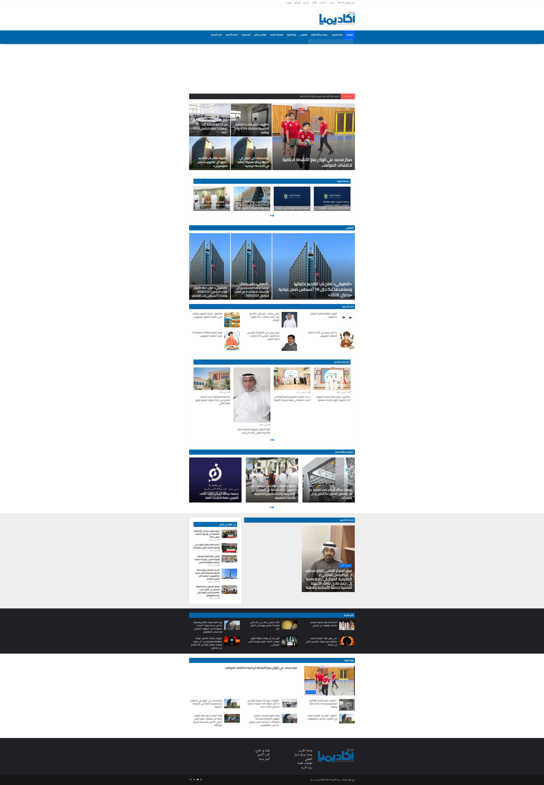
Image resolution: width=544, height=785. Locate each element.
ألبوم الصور (297, 2)
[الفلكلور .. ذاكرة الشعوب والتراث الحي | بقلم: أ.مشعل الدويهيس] (232, 320)
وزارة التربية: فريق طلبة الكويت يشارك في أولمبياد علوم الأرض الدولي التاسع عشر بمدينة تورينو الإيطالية (207, 720)
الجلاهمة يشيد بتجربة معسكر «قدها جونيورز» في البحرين (323, 623)
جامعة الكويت (337, 35)
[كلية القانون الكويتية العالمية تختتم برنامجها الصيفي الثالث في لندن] (252, 395)
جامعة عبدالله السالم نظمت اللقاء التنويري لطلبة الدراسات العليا (219, 495)
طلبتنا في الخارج (260, 35)
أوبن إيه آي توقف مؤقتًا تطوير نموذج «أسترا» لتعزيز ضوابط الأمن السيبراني (264, 641)
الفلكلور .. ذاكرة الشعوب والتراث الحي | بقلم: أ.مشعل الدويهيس (207, 315)
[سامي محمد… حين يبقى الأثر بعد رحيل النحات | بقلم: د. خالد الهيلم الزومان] (289, 320)
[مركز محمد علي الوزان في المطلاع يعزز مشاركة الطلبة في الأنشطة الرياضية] (251, 153)
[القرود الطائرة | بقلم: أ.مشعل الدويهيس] (347, 316)
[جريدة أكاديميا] (337, 18)
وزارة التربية (291, 35)
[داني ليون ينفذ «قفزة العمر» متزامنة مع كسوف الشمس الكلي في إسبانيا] (347, 641)
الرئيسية (350, 35)
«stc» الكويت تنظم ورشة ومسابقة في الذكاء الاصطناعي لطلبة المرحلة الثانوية (292, 398)
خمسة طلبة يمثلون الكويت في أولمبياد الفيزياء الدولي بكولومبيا (206, 546)
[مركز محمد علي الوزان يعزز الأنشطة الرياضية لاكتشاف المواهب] (313, 137)
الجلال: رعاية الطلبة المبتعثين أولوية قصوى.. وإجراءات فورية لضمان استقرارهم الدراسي (207, 559)
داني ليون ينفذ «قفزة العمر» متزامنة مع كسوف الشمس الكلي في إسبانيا (321, 641)
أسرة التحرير (323, 2)
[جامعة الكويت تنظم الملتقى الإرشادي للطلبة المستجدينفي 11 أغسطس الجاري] (292, 199)
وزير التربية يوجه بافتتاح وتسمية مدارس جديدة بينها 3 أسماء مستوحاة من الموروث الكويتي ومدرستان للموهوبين (207, 627)
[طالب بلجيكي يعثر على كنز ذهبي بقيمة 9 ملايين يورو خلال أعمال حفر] (289, 625)
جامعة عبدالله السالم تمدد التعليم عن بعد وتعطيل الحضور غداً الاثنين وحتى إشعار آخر (330, 493)
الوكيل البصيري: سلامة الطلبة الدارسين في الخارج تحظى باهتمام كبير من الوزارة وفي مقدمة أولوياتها (207, 591)
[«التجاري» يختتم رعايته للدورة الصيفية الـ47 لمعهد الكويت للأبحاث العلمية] (332, 378)
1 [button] (273, 215)
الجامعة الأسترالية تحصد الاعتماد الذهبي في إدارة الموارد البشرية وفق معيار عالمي (212, 400)
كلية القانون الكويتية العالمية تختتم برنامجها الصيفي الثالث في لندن (254, 431)
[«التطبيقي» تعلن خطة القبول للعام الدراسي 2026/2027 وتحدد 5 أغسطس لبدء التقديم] (209, 266)
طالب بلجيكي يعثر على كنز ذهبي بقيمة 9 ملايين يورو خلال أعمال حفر (265, 625)
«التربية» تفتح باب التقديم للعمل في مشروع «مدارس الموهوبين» (212, 161)
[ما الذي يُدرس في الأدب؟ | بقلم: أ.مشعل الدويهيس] (347, 340)
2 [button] (270, 215)
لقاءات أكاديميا (232, 35)
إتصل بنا (288, 2)
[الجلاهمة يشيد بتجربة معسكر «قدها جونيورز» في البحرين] (347, 625)
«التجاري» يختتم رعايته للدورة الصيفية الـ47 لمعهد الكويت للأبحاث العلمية (333, 398)
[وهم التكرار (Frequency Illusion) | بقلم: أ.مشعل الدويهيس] (232, 341)
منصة (311, 779)
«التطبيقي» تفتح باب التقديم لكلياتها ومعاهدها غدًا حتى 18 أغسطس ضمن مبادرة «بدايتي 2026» (315, 289)
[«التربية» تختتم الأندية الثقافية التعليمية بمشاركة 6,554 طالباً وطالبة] (251, 120)
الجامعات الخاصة (276, 35)
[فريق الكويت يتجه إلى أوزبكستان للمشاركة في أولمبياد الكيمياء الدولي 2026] (229, 534)
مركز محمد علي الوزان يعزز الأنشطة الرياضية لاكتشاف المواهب (317, 162)
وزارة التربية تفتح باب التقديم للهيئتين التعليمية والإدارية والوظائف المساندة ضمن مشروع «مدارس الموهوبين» (264, 720)
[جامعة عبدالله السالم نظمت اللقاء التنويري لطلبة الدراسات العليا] (215, 480)
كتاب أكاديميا (216, 35)
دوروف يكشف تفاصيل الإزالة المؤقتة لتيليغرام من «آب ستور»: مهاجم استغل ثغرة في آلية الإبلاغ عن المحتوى (206, 643)
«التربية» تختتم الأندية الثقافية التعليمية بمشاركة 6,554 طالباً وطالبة (251, 128)
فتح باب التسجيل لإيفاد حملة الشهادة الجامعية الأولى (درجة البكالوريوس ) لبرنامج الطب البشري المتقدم (207, 574)
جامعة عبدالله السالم (319, 35)
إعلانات (314, 2)
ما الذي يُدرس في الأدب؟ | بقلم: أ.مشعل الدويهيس (322, 334)
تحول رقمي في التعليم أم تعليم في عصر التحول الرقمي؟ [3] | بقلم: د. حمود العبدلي (263, 335)
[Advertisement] (272, 68)
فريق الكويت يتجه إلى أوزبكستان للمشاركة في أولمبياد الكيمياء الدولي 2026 (206, 534)
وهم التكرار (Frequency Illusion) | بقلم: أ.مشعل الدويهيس (207, 334)
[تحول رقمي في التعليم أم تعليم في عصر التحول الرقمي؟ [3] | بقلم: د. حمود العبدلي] (289, 341)
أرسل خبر (306, 2)
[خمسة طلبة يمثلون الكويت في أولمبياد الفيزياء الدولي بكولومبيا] (229, 548)
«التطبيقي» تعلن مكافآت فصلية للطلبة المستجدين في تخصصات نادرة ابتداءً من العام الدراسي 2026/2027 (252, 289)
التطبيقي (303, 35)
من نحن (332, 2)
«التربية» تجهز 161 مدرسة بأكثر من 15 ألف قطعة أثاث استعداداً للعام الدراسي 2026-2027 (310, 96)
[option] (272, 137)
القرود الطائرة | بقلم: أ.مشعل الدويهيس (323, 315)
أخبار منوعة (246, 35)
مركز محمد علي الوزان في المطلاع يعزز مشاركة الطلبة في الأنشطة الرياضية (253, 161)
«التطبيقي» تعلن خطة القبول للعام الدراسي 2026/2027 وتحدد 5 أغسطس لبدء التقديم (209, 291)
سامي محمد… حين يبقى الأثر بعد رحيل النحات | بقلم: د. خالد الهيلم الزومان (264, 316)
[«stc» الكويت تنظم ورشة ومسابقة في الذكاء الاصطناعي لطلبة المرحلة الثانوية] (292, 378)
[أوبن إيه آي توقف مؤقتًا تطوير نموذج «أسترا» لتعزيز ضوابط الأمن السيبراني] (289, 642)
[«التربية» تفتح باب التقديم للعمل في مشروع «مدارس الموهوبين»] (209, 153)
